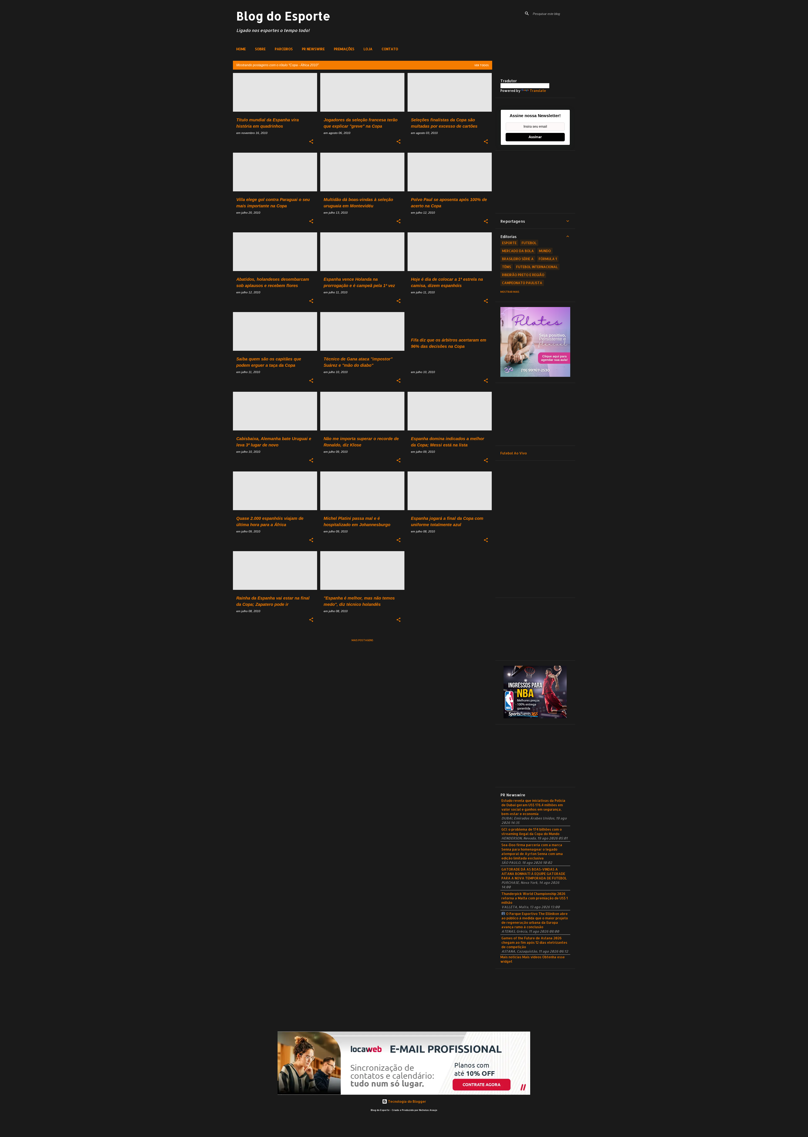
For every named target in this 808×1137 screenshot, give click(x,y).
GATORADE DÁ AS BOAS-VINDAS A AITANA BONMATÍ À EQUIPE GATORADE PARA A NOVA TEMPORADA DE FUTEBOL (534, 873)
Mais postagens (362, 640)
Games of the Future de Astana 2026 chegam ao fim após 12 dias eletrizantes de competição (534, 942)
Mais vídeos (531, 957)
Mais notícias (510, 957)
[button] (311, 141)
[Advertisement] (535, 182)
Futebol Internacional (537, 267)
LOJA (368, 49)
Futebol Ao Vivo (513, 453)
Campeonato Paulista (522, 283)
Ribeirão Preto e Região (523, 275)
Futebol (529, 243)
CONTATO (390, 49)
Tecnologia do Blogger (406, 1101)
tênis (506, 267)
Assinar (535, 137)
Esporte (509, 243)
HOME (241, 49)
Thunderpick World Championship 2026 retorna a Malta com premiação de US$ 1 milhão (534, 898)
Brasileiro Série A (518, 259)
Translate (538, 90)
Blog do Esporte (283, 15)
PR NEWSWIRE (313, 49)
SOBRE (260, 49)
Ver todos (481, 65)
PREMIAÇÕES (344, 49)
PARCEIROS (284, 49)
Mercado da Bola (518, 251)
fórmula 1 (548, 259)
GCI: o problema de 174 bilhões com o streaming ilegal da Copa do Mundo (531, 831)
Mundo (545, 251)
